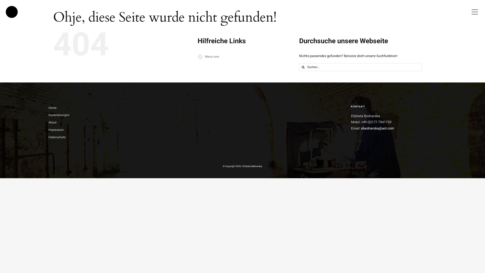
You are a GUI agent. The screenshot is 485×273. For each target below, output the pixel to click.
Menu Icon (212, 56)
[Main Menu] (474, 12)
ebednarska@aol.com (377, 128)
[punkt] (12, 7)
